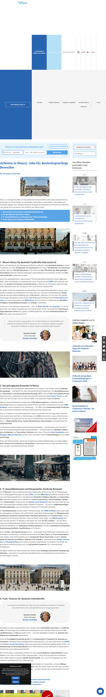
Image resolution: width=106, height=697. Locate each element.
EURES (51, 282)
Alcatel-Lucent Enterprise (38, 502)
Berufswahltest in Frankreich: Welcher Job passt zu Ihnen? (83, 408)
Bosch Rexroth (43, 306)
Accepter (15, 678)
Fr (84, 52)
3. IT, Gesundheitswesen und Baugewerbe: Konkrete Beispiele (24, 217)
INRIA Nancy (29, 300)
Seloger (64, 293)
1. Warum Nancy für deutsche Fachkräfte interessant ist (22, 212)
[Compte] (78, 52)
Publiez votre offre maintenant (58, 146)
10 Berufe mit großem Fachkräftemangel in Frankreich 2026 (81, 378)
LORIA (38, 416)
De (89, 52)
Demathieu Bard (12, 542)
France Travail (56, 396)
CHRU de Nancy (50, 511)
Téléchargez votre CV (17, 104)
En (94, 52)
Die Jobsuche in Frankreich (10, 174)
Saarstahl (56, 306)
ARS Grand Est (57, 518)
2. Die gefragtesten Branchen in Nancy (15, 214)
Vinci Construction (58, 432)
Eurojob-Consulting (30, 338)
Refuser (15, 682)
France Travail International (14, 644)
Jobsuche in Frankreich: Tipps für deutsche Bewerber (83, 348)
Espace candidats (54, 52)
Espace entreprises (68, 52)
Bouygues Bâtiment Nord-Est (10, 435)
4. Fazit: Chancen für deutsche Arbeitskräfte (17, 219)
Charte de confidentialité (8, 672)
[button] (100, 691)
